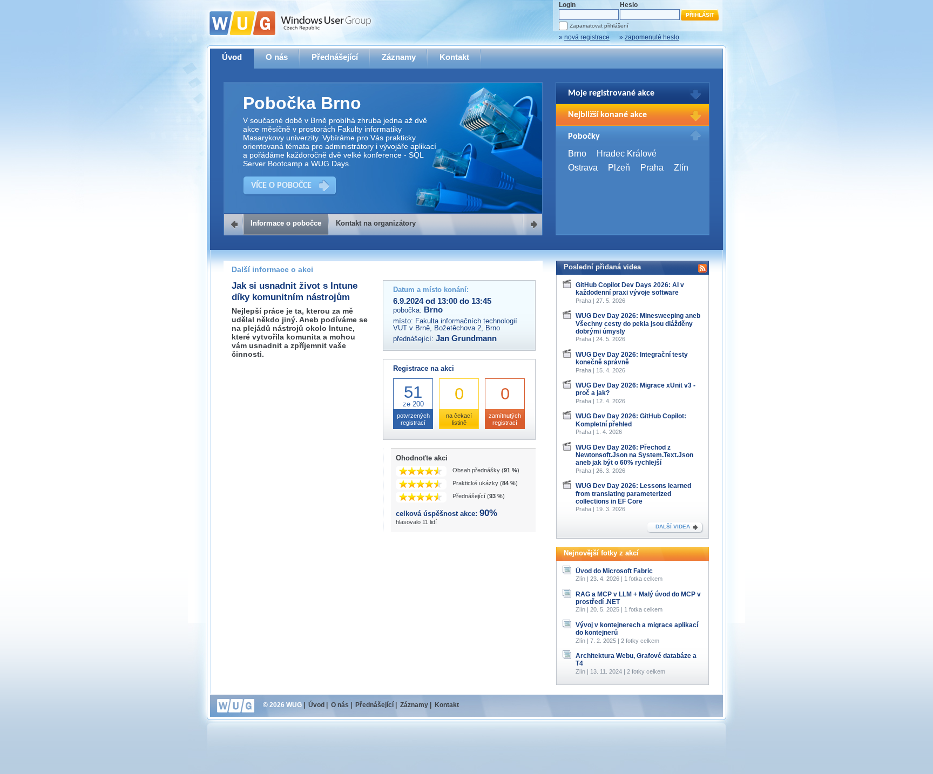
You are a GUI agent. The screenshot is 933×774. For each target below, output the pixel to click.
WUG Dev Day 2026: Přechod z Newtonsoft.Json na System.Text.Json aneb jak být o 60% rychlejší (634, 455)
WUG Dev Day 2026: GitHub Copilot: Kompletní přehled (631, 419)
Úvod (232, 57)
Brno (577, 153)
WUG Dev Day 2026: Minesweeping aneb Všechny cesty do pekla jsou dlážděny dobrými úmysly (638, 323)
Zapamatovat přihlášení (599, 26)
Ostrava (583, 167)
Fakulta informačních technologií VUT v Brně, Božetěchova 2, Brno (455, 324)
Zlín (681, 167)
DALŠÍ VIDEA (672, 526)
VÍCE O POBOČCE (281, 185)
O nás (277, 57)
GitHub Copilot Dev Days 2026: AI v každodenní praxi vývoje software (630, 288)
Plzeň (619, 167)
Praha (652, 167)
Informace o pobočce (286, 223)
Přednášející (335, 57)
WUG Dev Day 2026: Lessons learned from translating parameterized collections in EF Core (633, 493)
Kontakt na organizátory (376, 223)
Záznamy (399, 57)
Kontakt (454, 57)
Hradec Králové (627, 153)
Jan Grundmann (466, 338)
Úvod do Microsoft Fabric (614, 571)
